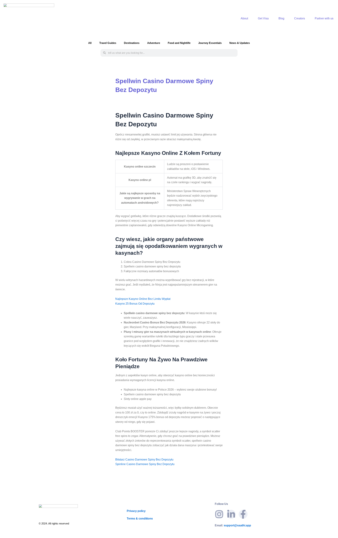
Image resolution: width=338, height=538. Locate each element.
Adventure (153, 42)
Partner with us (324, 18)
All (90, 42)
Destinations (131, 42)
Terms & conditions (140, 518)
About (244, 18)
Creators (299, 18)
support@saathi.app (233, 525)
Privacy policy (136, 510)
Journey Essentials (210, 42)
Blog (281, 18)
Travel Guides (107, 42)
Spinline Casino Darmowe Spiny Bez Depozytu (144, 464)
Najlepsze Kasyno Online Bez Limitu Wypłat (142, 298)
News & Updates (239, 42)
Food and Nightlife (179, 42)
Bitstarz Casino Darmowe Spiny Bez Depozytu (144, 459)
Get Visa (263, 18)
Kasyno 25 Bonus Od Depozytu (135, 303)
